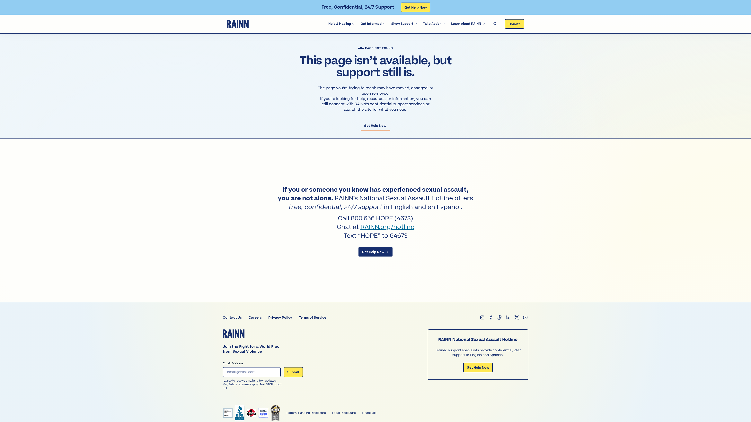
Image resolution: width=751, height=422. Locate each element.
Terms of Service (312, 317)
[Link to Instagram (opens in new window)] (482, 317)
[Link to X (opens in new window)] (517, 317)
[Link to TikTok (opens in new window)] (499, 317)
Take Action (432, 24)
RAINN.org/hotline (387, 227)
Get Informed (371, 24)
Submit (293, 372)
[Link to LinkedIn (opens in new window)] (508, 317)
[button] (495, 24)
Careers (255, 317)
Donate (514, 24)
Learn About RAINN (466, 24)
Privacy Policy (280, 317)
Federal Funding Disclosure (306, 413)
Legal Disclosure (344, 413)
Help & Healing (339, 24)
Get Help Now (415, 7)
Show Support (402, 24)
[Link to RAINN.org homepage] (237, 24)
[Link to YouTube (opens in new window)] (525, 317)
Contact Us (232, 317)
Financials (369, 413)
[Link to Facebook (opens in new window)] (491, 317)
